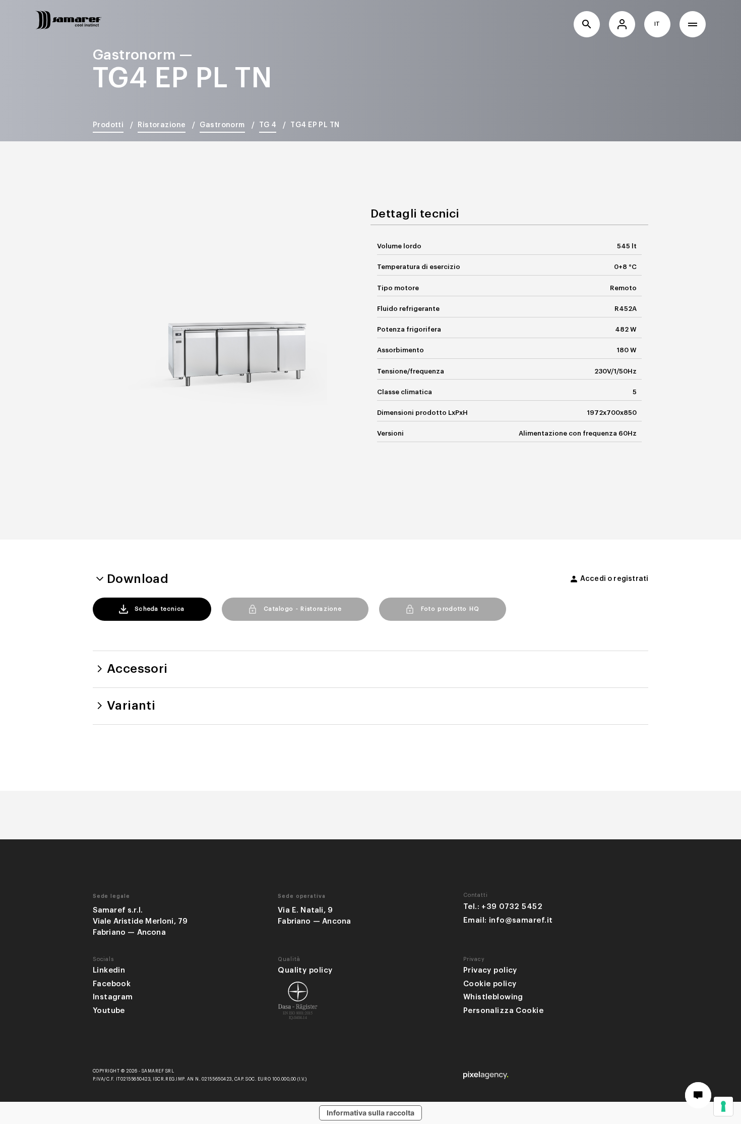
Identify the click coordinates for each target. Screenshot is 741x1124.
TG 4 (268, 125)
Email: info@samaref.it (508, 920)
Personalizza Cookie (503, 1010)
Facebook (112, 984)
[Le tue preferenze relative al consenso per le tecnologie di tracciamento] (723, 1106)
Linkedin (109, 970)
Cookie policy (490, 984)
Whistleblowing (493, 997)
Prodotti (108, 125)
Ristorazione (162, 125)
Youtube (109, 1010)
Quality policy (305, 970)
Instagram (113, 997)
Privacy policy (490, 970)
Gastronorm (222, 125)
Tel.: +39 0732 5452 (502, 907)
